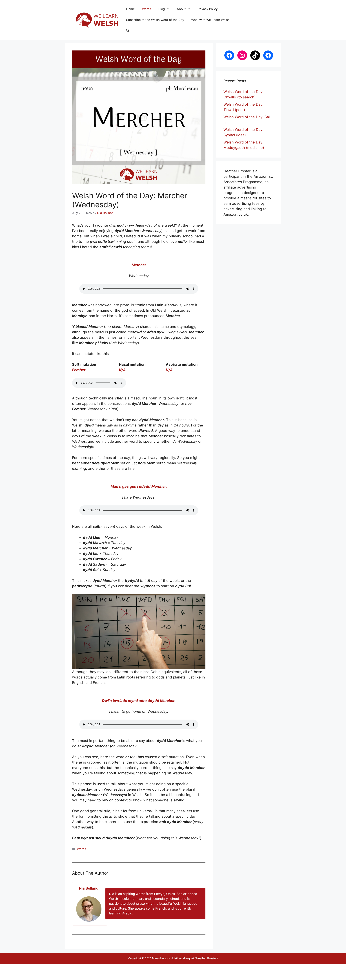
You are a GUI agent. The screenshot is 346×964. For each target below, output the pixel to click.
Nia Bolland (89, 888)
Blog (161, 9)
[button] (128, 30)
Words (146, 9)
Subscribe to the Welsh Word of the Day (155, 20)
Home (130, 9)
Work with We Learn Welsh (210, 20)
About (181, 9)
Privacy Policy (208, 9)
